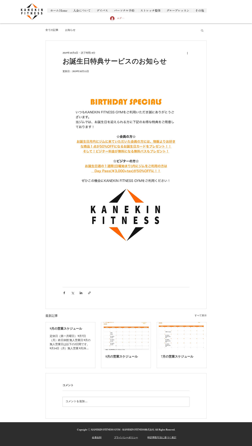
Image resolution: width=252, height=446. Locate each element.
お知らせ (70, 30)
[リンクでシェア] (89, 292)
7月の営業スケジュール (177, 357)
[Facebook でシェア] (64, 292)
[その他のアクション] (187, 53)
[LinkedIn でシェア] (81, 292)
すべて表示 (201, 316)
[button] (202, 30)
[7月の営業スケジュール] (181, 336)
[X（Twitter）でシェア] (72, 292)
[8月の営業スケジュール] (126, 336)
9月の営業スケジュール (66, 329)
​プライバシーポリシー (126, 438)
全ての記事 (51, 30)
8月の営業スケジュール (121, 357)
